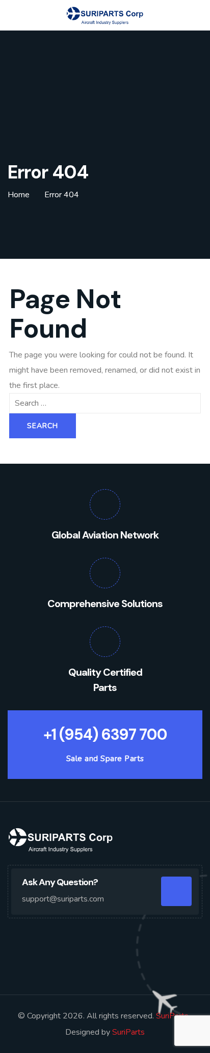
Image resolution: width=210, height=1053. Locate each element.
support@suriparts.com (63, 899)
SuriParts (173, 1015)
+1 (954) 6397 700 (105, 734)
